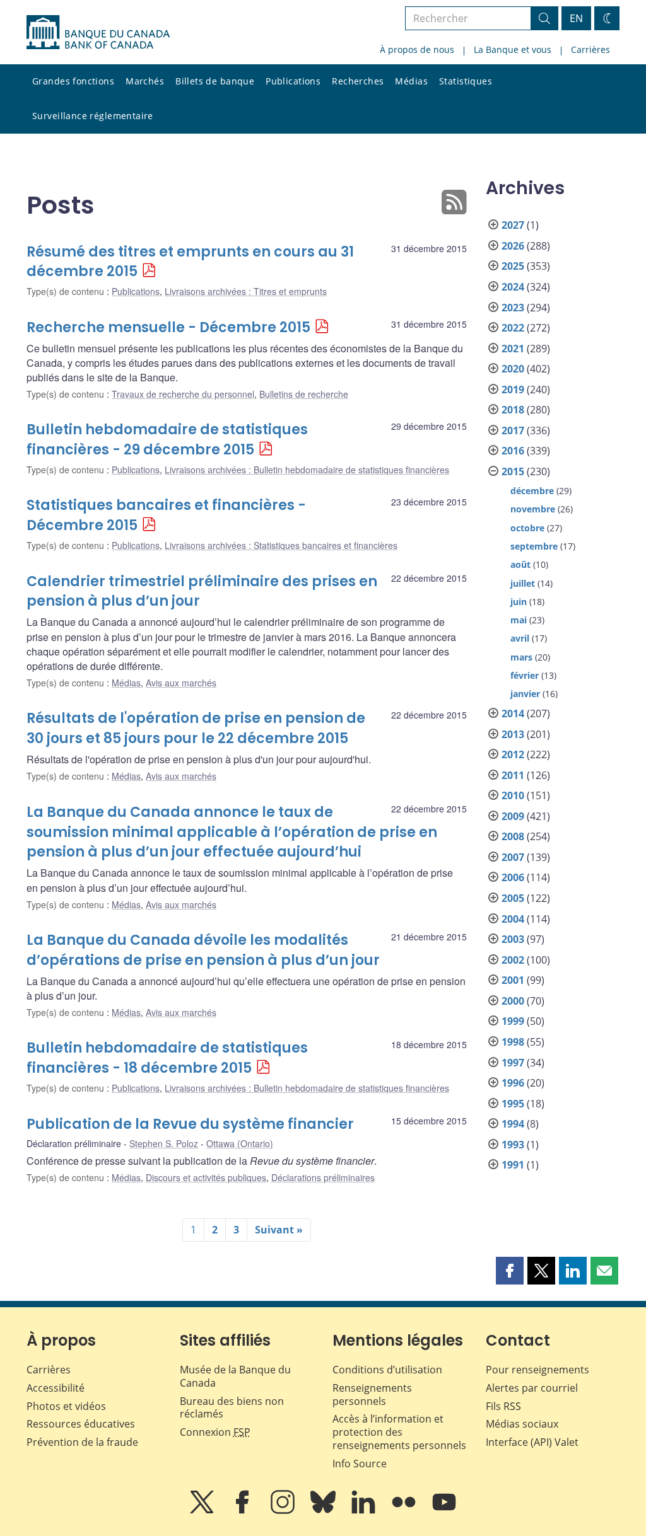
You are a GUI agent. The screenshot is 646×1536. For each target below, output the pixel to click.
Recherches (358, 81)
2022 (513, 328)
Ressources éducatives (80, 1424)
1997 (513, 1063)
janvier (525, 694)
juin (518, 602)
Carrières (590, 49)
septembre (534, 546)
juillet (522, 583)
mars (521, 657)
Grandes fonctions (73, 81)
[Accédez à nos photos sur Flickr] (405, 1511)
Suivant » (279, 1230)
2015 (513, 471)
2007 (513, 857)
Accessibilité (55, 1388)
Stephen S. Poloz (163, 1143)
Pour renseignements (537, 1370)
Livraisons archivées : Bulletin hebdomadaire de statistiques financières (307, 469)
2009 (513, 816)
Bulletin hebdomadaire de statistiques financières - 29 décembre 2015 (167, 439)
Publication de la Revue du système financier (190, 1124)
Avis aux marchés (181, 682)
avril (519, 638)
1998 (513, 1042)
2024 (513, 287)
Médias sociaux (522, 1424)
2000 (513, 1001)
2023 (513, 308)
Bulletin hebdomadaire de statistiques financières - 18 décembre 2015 (167, 1058)
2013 (513, 734)
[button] (510, 1271)
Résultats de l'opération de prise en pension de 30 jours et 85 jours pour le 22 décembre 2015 (195, 728)
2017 (513, 430)
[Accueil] (98, 32)
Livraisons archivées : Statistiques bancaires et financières (281, 545)
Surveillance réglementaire (92, 116)
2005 (513, 898)
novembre (532, 509)
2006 (513, 877)
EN (576, 18)
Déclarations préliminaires (323, 1177)
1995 (513, 1104)
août (520, 564)
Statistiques (465, 81)
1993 (513, 1145)
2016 (513, 451)
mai (518, 620)
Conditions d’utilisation (387, 1370)
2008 (513, 836)
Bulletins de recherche (303, 394)
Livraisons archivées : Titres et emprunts (246, 291)
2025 (513, 266)
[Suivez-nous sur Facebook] (243, 1511)
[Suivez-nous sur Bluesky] (324, 1511)
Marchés (145, 81)
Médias (411, 81)
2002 (513, 960)
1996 (513, 1083)
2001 (513, 980)
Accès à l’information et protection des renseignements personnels (399, 1432)
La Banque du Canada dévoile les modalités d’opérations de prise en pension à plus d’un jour (203, 950)
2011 (513, 775)
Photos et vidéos (66, 1406)
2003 (513, 939)
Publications (293, 81)
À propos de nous (417, 49)
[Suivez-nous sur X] (203, 1511)
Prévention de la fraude (82, 1442)
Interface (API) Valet (532, 1442)
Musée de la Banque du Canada (235, 1376)
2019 (513, 389)
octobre (527, 528)
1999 (513, 1021)
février (524, 675)
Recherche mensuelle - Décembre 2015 (168, 327)
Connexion (215, 1432)
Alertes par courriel (532, 1388)
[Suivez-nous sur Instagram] (284, 1511)
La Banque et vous (512, 49)
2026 (513, 246)
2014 (513, 713)
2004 (513, 919)
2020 (513, 369)
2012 (513, 754)
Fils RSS (503, 1406)
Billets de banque (214, 81)
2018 (513, 410)
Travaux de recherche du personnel (183, 394)
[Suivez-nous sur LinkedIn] (364, 1511)
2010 (513, 795)
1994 (513, 1124)
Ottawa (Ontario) (239, 1143)
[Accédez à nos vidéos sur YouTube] (444, 1511)
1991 (513, 1165)
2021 (513, 348)
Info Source (359, 1463)
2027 (513, 225)
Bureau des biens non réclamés (232, 1407)
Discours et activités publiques (206, 1177)
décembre (532, 491)
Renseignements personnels (372, 1394)
